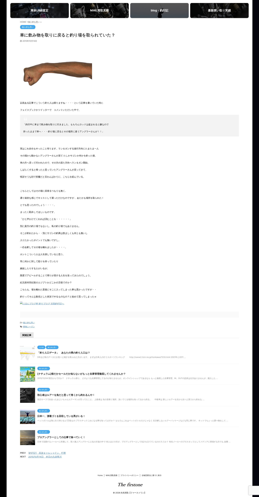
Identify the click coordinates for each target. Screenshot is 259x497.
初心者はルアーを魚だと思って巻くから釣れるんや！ (66, 394)
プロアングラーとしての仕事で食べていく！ (61, 437)
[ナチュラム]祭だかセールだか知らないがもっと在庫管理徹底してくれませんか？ (81, 373)
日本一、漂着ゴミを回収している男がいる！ (61, 416)
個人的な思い (29, 322)
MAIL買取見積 (111, 475)
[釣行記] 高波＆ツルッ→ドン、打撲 (47, 453)
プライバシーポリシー (129, 475)
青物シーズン (29, 326)
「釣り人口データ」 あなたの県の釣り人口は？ (63, 352)
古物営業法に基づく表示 (151, 475)
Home (100, 475)
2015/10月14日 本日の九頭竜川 (45, 456)
